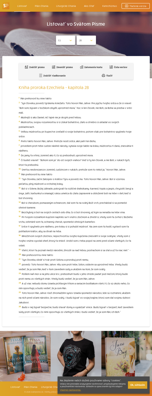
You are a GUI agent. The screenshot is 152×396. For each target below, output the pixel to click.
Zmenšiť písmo (64, 67)
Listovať (22, 5)
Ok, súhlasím (137, 385)
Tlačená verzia (138, 5)
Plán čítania (30, 386)
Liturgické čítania (66, 5)
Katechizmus (109, 5)
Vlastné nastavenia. (70, 389)
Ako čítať (89, 5)
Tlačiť (109, 75)
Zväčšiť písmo (37, 67)
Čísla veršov (120, 67)
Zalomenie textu (93, 67)
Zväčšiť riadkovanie (54, 75)
